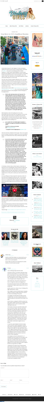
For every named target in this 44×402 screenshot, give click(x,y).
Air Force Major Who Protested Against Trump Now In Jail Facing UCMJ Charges (38, 200)
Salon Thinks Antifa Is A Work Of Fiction (14, 241)
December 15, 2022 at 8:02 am (12, 269)
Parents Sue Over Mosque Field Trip (38, 213)
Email (11, 380)
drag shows (11, 212)
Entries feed (37, 283)
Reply (28, 254)
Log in (37, 281)
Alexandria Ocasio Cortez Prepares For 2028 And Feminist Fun (5, 242)
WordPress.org (37, 286)
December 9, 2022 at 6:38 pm (9, 255)
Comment (3, 367)
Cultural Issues (15, 65)
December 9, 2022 (23, 129)
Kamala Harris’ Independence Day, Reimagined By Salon (23, 242)
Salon (23, 212)
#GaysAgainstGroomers (11, 127)
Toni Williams (9, 65)
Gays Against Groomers (17, 212)
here (40, 128)
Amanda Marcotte (5, 212)
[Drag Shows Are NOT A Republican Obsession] (15, 50)
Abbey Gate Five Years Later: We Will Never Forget (38, 208)
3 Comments (19, 65)
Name (2, 380)
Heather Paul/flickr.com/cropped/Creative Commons (17, 209)
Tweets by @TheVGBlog (37, 156)
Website (20, 380)
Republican (4, 70)
